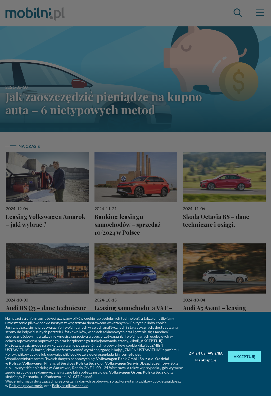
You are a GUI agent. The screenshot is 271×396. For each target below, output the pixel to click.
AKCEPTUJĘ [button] (244, 356)
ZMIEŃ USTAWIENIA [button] (206, 353)
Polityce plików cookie (70, 385)
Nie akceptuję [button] (205, 360)
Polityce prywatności (26, 385)
